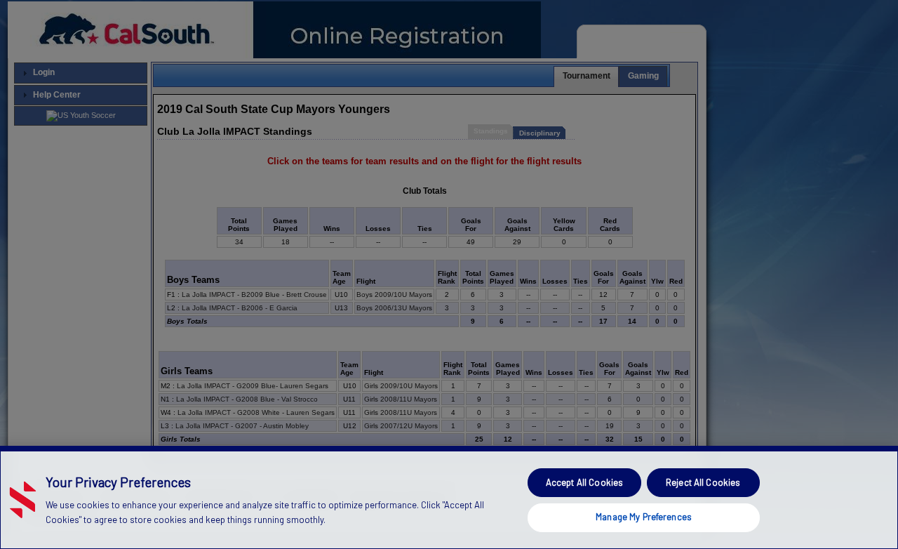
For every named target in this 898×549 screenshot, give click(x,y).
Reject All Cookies (703, 482)
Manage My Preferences (644, 516)
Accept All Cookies (584, 482)
